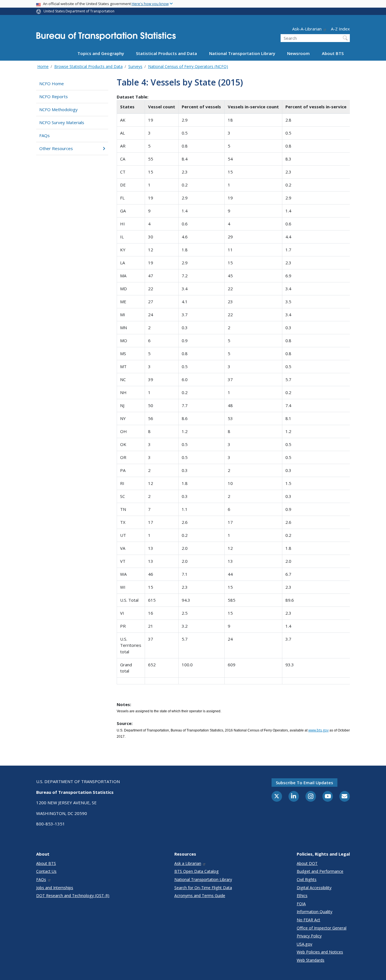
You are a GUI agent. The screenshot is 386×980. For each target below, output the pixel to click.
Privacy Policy (309, 936)
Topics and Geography (100, 53)
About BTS (333, 53)
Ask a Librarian (187, 863)
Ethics (302, 895)
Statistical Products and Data (166, 53)
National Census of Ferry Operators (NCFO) (188, 66)
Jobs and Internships (54, 887)
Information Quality (314, 911)
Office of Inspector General (321, 928)
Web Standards (310, 960)
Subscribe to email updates (304, 782)
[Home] (106, 38)
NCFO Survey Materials (61, 122)
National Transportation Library (242, 53)
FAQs (44, 135)
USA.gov (304, 944)
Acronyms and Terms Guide (199, 895)
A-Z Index (340, 29)
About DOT (307, 863)
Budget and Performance (320, 871)
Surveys (135, 66)
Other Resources (56, 148)
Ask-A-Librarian (307, 29)
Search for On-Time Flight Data (203, 887)
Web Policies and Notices (320, 952)
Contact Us (46, 871)
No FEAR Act (308, 919)
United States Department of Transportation (79, 11)
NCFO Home (51, 83)
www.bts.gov (318, 730)
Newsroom (298, 53)
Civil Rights (306, 879)
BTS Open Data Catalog (196, 871)
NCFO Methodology (58, 109)
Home (43, 66)
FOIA (301, 903)
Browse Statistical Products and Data (88, 66)
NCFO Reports (53, 96)
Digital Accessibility (314, 887)
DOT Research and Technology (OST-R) (72, 895)
